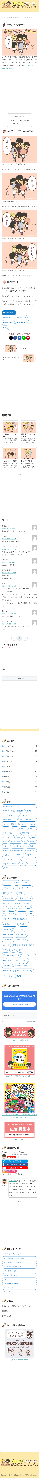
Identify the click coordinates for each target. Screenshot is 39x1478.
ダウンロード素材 (9, 919)
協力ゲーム (9, 322)
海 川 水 (11, 914)
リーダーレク (24, 322)
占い (4, 908)
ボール (32, 841)
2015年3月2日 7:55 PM (8, 562)
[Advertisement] (19, 91)
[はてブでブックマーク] (20, 338)
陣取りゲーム (7, 819)
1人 (31, 828)
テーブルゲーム (28, 955)
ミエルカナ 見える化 (10, 1275)
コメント (6, 648)
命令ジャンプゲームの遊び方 (20, 120)
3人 (13, 828)
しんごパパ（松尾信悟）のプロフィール (16, 1306)
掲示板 (22, 919)
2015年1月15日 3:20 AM (9, 586)
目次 (16, 116)
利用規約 (5, 1311)
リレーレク (22, 934)
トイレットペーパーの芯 (11, 855)
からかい (16, 903)
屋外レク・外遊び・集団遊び (13, 811)
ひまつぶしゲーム (24, 898)
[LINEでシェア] (24, 338)
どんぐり (32, 864)
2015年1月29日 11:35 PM (9, 573)
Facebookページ (9, 1292)
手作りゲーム (8, 939)
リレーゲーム (25, 815)
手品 (20, 908)
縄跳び (17, 965)
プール (28, 908)
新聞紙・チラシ (17, 850)
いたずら (6, 903)
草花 (4, 841)
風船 (31, 846)
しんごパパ (13, 1181)
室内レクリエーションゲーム (15, 317)
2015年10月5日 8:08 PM (9, 539)
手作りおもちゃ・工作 (11, 955)
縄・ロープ (20, 846)
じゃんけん (31, 824)
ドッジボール (26, 888)
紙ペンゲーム (7, 837)
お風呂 (12, 908)
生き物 (5, 950)
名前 (3, 669)
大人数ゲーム (10, 312)
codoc (34, 1021)
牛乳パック (31, 850)
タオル (5, 850)
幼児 (13, 950)
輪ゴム (23, 864)
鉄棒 (4, 893)
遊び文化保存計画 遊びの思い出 (14, 1258)
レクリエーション (9, 924)
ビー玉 (5, 868)
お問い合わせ (7, 1316)
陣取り (21, 893)
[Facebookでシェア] (15, 338)
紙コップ (26, 859)
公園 (16, 888)
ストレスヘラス (9, 1288)
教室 (4, 960)
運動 (33, 837)
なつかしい (27, 903)
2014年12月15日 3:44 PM (9, 624)
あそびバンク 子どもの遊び (12, 1254)
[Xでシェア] (11, 338)
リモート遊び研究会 (10, 1271)
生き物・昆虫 (15, 841)
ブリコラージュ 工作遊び (12, 1283)
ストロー (29, 855)
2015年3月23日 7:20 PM (9, 549)
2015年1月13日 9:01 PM (9, 613)
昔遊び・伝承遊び (26, 819)
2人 (22, 828)
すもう (12, 893)
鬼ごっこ (21, 824)
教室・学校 (25, 833)
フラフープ (7, 846)
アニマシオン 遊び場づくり (12, 1266)
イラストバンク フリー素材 (12, 1262)
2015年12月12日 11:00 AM (9, 528)
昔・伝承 (6, 945)
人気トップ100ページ (11, 882)
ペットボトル (7, 859)
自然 (30, 945)
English (6, 1279)
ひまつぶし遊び (8, 898)
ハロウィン (22, 914)
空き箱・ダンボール (10, 864)
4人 (6, 328)
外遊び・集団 (21, 939)
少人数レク (7, 929)
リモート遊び (7, 833)
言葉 (18, 837)
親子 (25, 837)
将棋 (31, 914)
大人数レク (24, 924)
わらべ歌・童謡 (8, 824)
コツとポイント (16, 123)
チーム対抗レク (8, 934)
